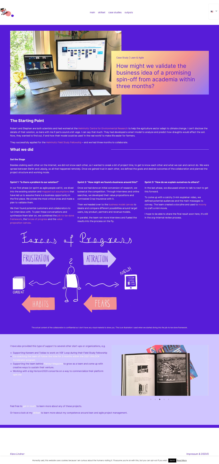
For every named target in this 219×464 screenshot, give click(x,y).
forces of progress (37, 219)
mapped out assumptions (55, 191)
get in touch (29, 406)
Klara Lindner (17, 454)
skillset (36, 412)
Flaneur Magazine (53, 363)
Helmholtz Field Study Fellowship (63, 142)
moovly (202, 204)
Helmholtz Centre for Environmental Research (103, 128)
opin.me (17, 374)
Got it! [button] (172, 460)
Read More (182, 460)
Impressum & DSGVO (197, 454)
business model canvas (121, 204)
